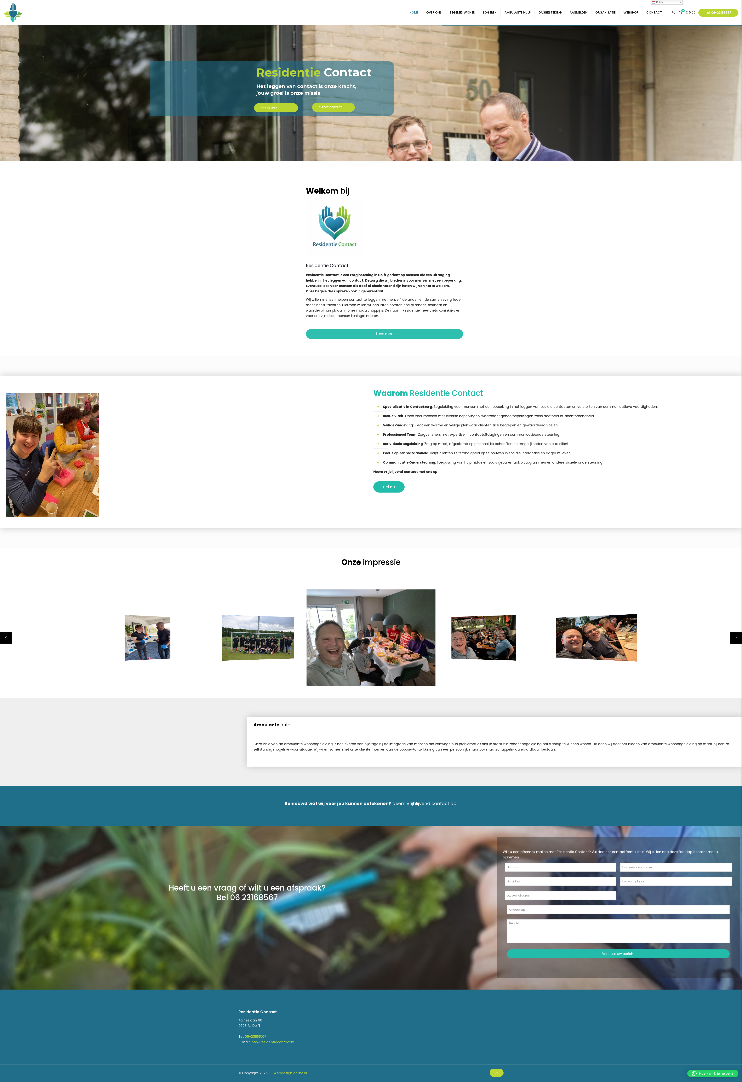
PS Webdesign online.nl (287, 1073)
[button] (712, 1073)
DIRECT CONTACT (330, 107)
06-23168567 (255, 1036)
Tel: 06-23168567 (718, 12)
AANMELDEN (269, 107)
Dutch (659, 2)
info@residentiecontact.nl (272, 1042)
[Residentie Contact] (29, 12)
